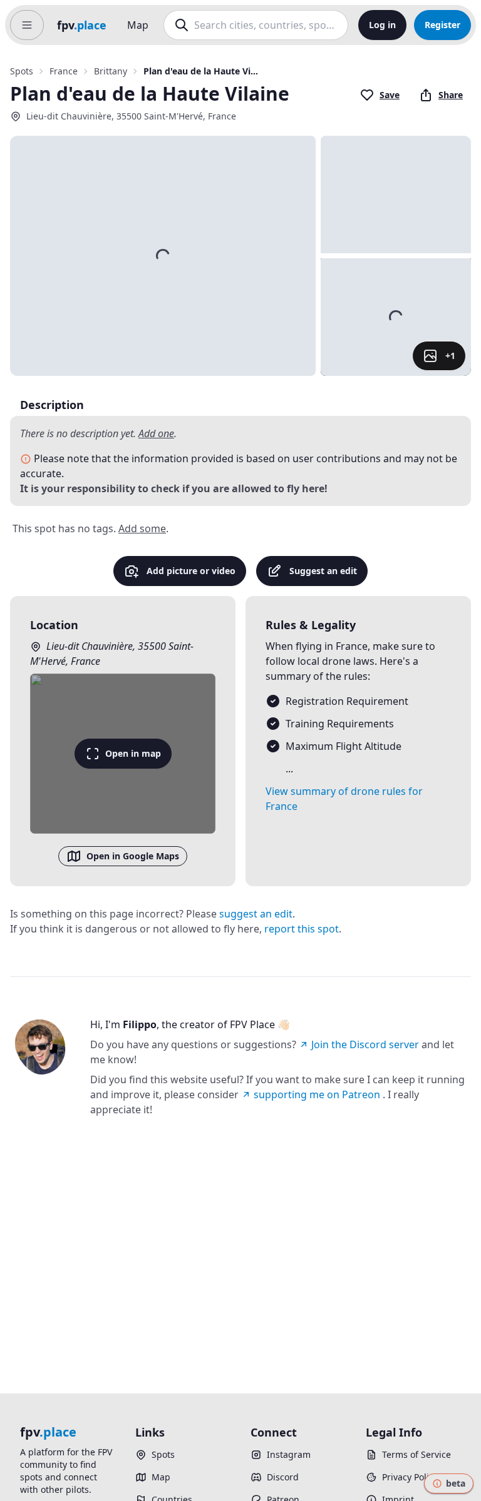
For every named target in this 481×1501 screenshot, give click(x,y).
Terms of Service (416, 1454)
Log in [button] (382, 25)
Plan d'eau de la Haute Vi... (200, 71)
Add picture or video (191, 571)
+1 (450, 355)
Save (390, 95)
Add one (156, 433)
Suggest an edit (323, 571)
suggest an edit (255, 914)
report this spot (301, 929)
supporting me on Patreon (317, 1094)
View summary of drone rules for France (344, 798)
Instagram (289, 1454)
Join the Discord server (365, 1044)
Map (137, 25)
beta (455, 1483)
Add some (142, 528)
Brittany (110, 71)
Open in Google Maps (132, 856)
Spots (21, 71)
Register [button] (442, 25)
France (63, 71)
